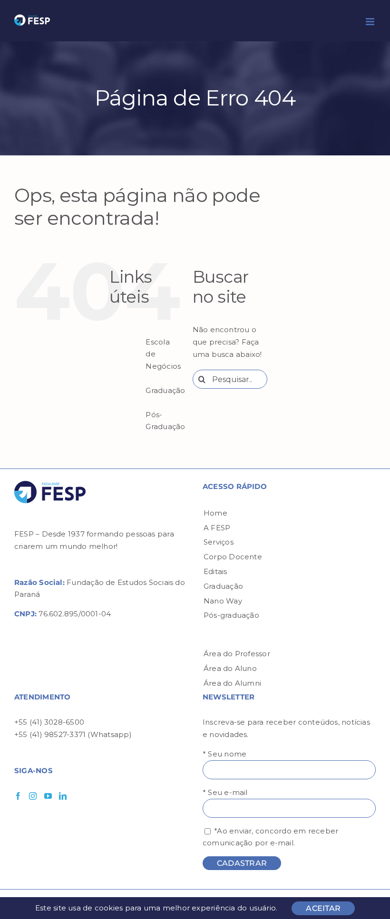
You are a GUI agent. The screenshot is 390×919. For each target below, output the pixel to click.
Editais (215, 571)
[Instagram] (33, 796)
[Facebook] (18, 796)
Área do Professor (237, 653)
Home (215, 512)
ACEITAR (323, 908)
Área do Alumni (232, 683)
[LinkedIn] (63, 796)
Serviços (219, 541)
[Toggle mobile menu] (371, 22)
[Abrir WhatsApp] (366, 895)
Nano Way (223, 600)
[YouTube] (48, 796)
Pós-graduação (231, 615)
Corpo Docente (233, 556)
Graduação (165, 390)
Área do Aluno (230, 668)
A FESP (217, 527)
